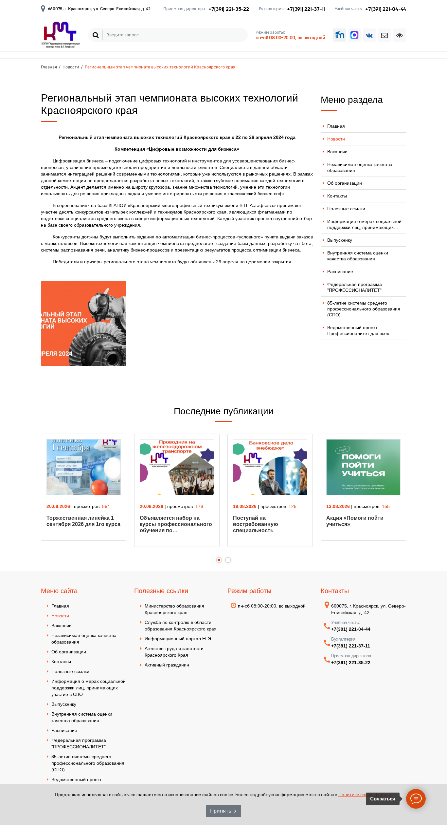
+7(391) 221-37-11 (306, 9)
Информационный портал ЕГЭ (178, 638)
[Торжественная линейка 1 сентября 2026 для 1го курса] (83, 467)
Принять (220, 811)
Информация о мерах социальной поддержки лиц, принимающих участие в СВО (88, 688)
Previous (28, 494)
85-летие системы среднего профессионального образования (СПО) (363, 308)
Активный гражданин (167, 664)
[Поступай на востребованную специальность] (270, 467)
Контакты (337, 195)
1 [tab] (219, 560)
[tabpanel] (83, 487)
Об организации (344, 183)
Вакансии (337, 151)
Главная (336, 126)
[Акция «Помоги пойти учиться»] (363, 467)
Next (418, 494)
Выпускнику (339, 240)
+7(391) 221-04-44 (385, 9)
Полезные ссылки (346, 208)
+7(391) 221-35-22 (228, 9)
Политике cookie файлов (364, 794)
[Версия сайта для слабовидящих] (399, 35)
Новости (336, 138)
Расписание (340, 271)
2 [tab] (228, 560)
